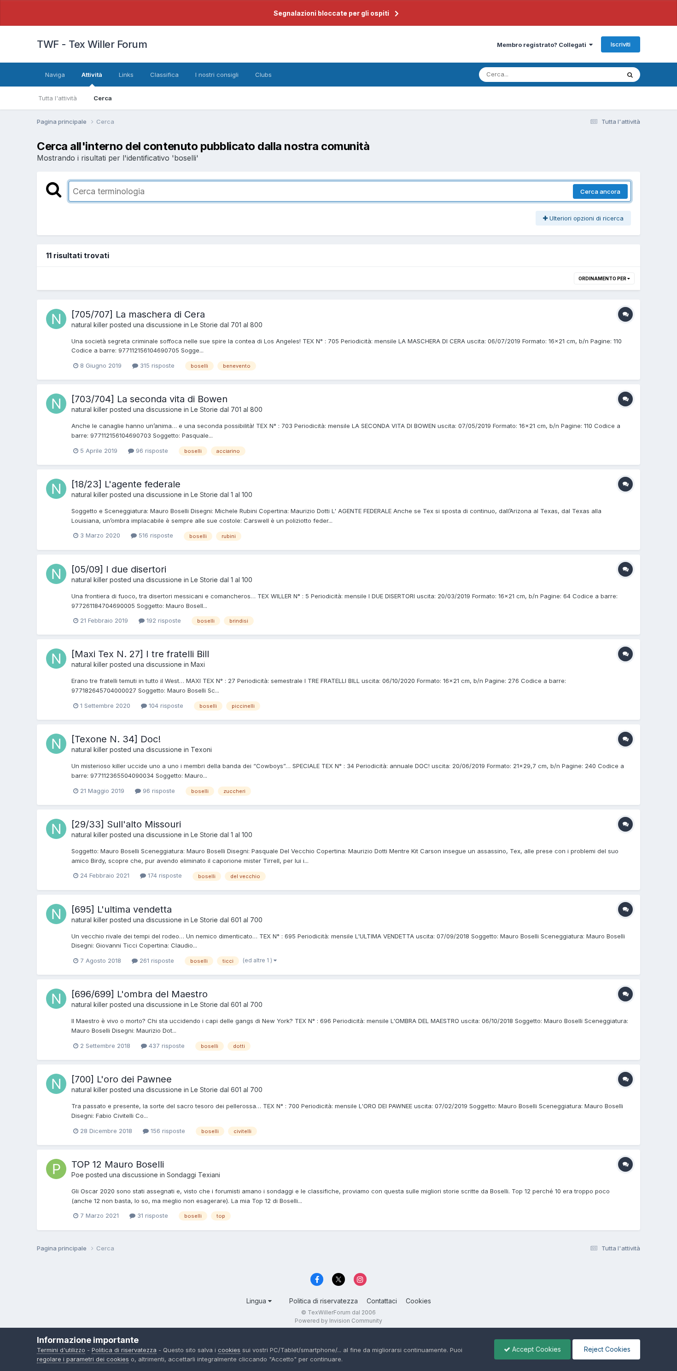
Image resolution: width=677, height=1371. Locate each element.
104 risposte (165, 705)
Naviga (55, 74)
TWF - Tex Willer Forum (92, 44)
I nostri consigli (217, 74)
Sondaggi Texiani (193, 1175)
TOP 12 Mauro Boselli (117, 1164)
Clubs (263, 74)
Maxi (198, 664)
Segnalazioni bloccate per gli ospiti (331, 13)
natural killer (89, 325)
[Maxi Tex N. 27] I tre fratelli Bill (140, 653)
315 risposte (156, 365)
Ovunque (595, 74)
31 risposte (151, 1215)
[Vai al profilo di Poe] (56, 1169)
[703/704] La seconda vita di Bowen (149, 399)
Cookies (418, 1301)
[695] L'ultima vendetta (121, 909)
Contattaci (382, 1301)
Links (126, 74)
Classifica (164, 74)
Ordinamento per (602, 278)
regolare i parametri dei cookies (83, 1359)
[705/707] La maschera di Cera (138, 314)
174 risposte (164, 875)
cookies (229, 1350)
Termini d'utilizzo (61, 1350)
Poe (77, 1175)
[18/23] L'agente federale (126, 484)
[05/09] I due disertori (118, 569)
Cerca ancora (600, 191)
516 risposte (155, 535)
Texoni (201, 749)
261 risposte (156, 960)
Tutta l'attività (57, 98)
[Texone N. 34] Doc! (116, 739)
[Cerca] (630, 74)
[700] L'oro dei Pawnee (121, 1079)
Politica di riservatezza (323, 1301)
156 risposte (167, 1130)
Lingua (257, 1301)
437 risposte (166, 1045)
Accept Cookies (535, 1349)
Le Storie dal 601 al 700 (227, 920)
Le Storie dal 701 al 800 (227, 325)
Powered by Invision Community (338, 1320)
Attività (92, 74)
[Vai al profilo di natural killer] (56, 319)
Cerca (102, 98)
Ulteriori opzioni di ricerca (586, 218)
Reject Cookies (606, 1349)
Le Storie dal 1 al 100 (221, 494)
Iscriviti (620, 44)
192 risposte (163, 620)
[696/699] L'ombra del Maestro (139, 994)
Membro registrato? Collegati (543, 44)
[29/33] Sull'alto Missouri (126, 824)
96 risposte (151, 450)
